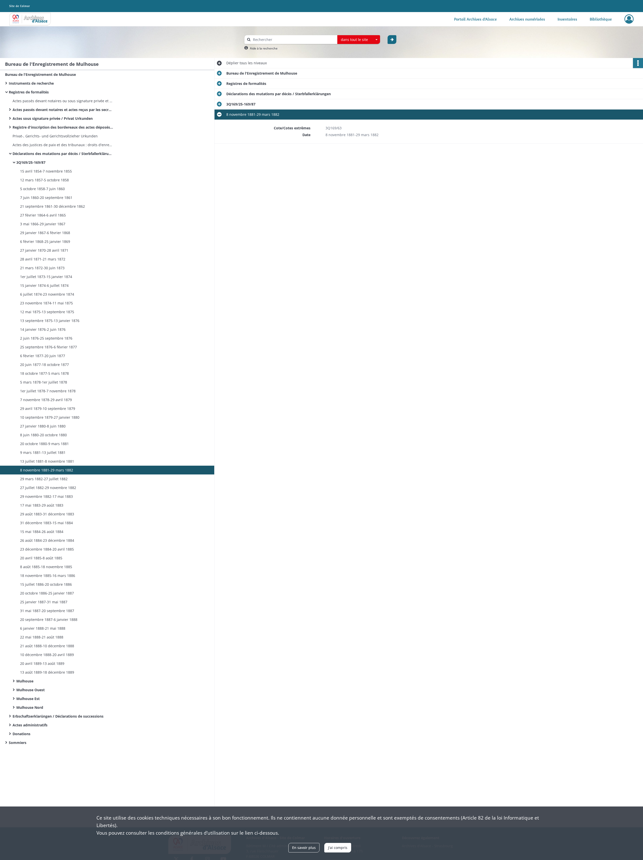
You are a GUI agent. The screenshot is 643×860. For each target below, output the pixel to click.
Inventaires (567, 19)
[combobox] (358, 39)
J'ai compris (337, 847)
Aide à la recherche (264, 48)
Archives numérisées (527, 19)
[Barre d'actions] (638, 63)
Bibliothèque (601, 19)
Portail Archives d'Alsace (475, 19)
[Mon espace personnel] (629, 19)
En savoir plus (304, 847)
